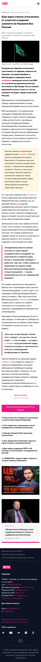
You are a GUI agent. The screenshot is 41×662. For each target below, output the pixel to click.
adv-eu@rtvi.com (21, 595)
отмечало (22, 299)
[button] (38, 3)
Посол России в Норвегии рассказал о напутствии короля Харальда (20, 419)
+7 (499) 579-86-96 (13, 585)
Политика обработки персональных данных (18, 558)
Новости (6, 12)
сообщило (7, 80)
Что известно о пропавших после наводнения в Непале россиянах (18, 426)
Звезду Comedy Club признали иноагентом (17, 434)
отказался (31, 195)
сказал (9, 343)
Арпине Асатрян (20, 395)
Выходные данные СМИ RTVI (12, 551)
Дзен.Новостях (12, 608)
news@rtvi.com (21, 590)
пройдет (23, 154)
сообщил (6, 362)
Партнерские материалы (12, 598)
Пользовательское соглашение (13, 554)
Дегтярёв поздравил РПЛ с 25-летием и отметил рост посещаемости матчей (19, 450)
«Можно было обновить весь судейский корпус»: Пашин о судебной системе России (19, 532)
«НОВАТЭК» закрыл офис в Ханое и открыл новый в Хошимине (19, 459)
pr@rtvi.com (20, 593)
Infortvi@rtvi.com (27, 587)
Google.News (8, 611)
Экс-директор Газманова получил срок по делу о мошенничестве (19, 442)
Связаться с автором (20, 398)
